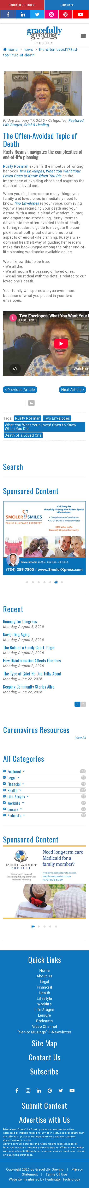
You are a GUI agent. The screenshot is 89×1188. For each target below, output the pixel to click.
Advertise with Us (44, 1119)
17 (83, 802)
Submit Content (44, 1105)
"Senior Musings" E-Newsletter (44, 1032)
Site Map (44, 1042)
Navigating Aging (16, 634)
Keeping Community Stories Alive (28, 687)
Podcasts (44, 1021)
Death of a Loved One (23, 435)
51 (83, 777)
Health (44, 993)
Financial (44, 987)
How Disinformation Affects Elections (32, 660)
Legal (44, 981)
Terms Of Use (56, 1174)
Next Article (71, 389)
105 (83, 771)
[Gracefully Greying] (44, 35)
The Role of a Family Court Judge (28, 647)
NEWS (28, 49)
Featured (76, 120)
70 (83, 809)
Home (13, 49)
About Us (44, 976)
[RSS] (5, 771)
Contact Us (44, 1056)
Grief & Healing (36, 125)
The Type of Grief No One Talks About (32, 673)
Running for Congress (20, 621)
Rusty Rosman (16, 166)
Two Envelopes (26, 203)
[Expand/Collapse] (24, 771)
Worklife (44, 1004)
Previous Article (21, 389)
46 (83, 783)
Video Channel (44, 1026)
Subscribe (44, 1071)
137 (83, 790)
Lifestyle (44, 998)
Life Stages (12, 125)
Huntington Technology (62, 1179)
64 (83, 796)
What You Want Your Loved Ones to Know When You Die (40, 427)
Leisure (44, 1015)
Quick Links (44, 959)
